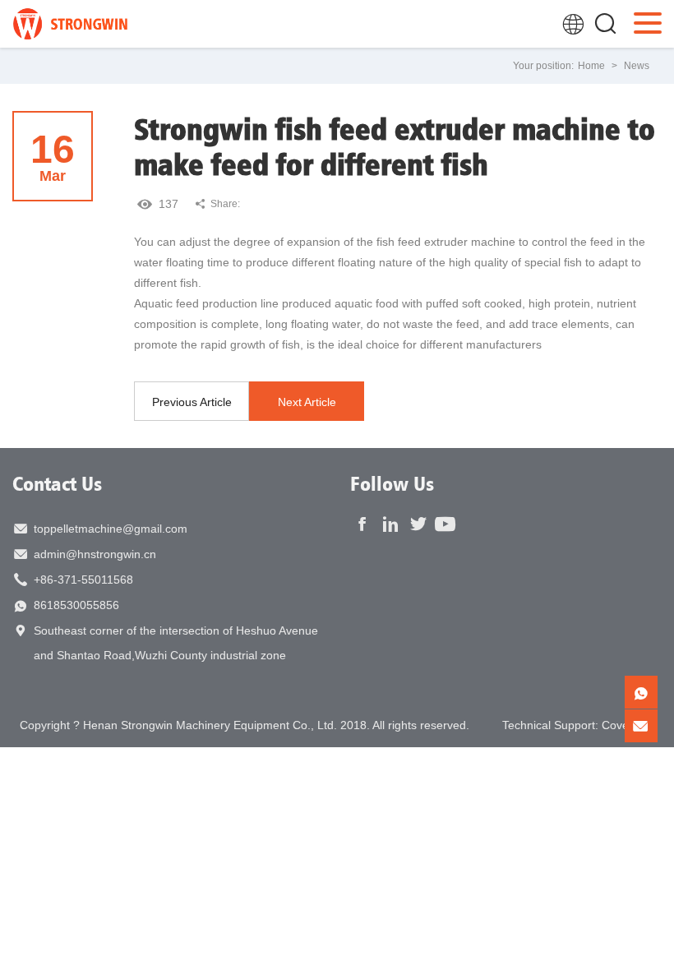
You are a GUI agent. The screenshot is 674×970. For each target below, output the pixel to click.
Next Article (307, 402)
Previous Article (192, 402)
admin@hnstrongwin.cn (95, 554)
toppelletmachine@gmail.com (110, 528)
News (636, 66)
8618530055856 (76, 605)
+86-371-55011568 (83, 579)
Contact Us (57, 483)
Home (591, 66)
